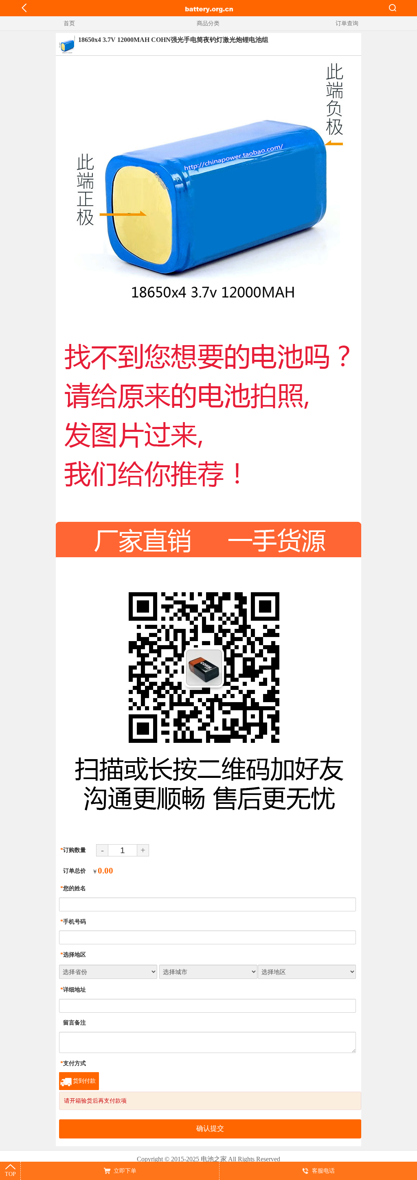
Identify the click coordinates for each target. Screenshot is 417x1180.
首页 (69, 23)
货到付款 (84, 1081)
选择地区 (73, 955)
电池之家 (214, 1159)
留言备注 (73, 1023)
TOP (10, 1174)
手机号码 (73, 922)
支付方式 (73, 1063)
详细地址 (73, 990)
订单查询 (347, 23)
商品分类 (208, 23)
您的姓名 (73, 888)
